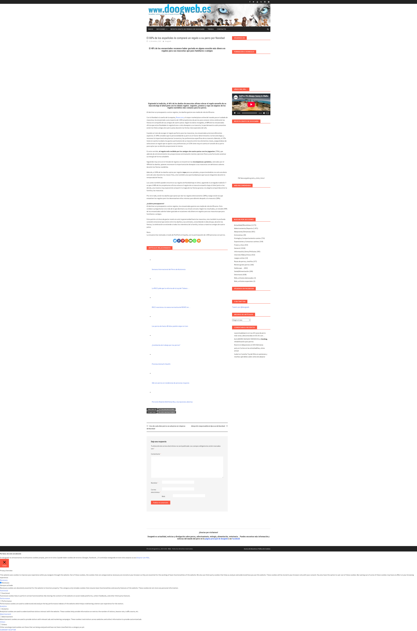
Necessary (5, 583)
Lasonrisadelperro (241, 333)
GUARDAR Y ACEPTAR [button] (8, 630)
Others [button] (2, 622)
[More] (198, 241)
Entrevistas (238, 235)
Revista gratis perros (242, 265)
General (237, 248)
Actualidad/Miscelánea (167, 409)
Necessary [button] (3, 580)
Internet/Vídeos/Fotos (242, 255)
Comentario (156, 454)
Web (163, 496)
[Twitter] (175, 241)
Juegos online (239, 258)
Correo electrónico (156, 491)
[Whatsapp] (194, 241)
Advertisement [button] (5, 614)
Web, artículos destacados (243, 278)
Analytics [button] (3, 606)
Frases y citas (239, 245)
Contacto (221, 29)
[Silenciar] (264, 113)
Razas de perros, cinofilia (243, 261)
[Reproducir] (235, 113)
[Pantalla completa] (267, 113)
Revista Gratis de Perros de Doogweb (187, 29)
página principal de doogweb (216, 539)
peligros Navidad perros (166, 412)
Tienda (211, 29)
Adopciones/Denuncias (242, 231)
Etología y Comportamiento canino (247, 238)
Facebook (236, 539)
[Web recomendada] (251, 201)
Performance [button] (5, 598)
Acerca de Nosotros (250, 549)
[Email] (191, 241)
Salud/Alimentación (241, 271)
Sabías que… (239, 268)
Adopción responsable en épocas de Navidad (208, 426)
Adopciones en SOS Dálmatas (252, 345)
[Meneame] (187, 241)
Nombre (154, 483)
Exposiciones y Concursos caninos (246, 241)
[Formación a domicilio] (251, 69)
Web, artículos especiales (243, 281)
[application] (251, 104)
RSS (169, 549)
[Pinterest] (183, 241)
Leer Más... (146, 557)
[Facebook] (179, 241)
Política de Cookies (264, 549)
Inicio (150, 29)
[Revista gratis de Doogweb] (251, 151)
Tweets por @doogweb (240, 307)
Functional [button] (4, 590)
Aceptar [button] (139, 557)
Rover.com (180, 117)
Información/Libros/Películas (245, 251)
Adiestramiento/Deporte (243, 228)
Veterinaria (238, 274)
